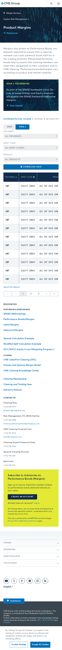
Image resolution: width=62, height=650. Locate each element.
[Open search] (51, 3)
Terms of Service (30, 521)
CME (38, 620)
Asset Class (9, 143)
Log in (37, 503)
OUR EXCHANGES (10, 563)
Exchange (8, 131)
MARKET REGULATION (11, 556)
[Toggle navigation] (58, 3)
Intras (38, 119)
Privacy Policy (13, 521)
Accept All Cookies (40, 645)
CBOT (44, 620)
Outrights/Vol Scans (17, 119)
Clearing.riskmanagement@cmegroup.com (21, 424)
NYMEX (50, 620)
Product (8, 154)
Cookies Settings (18, 645)
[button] (31, 167)
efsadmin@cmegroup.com (14, 410)
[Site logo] (10, 3)
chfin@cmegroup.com (12, 437)
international (9, 549)
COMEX (6, 622)
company (7, 543)
